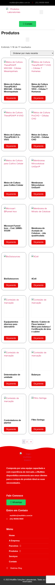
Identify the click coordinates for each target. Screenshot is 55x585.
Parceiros (13, 546)
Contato (13, 562)
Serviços (13, 556)
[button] (41, 12)
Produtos (13, 551)
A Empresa (14, 541)
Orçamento (11, 98)
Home (12, 535)
